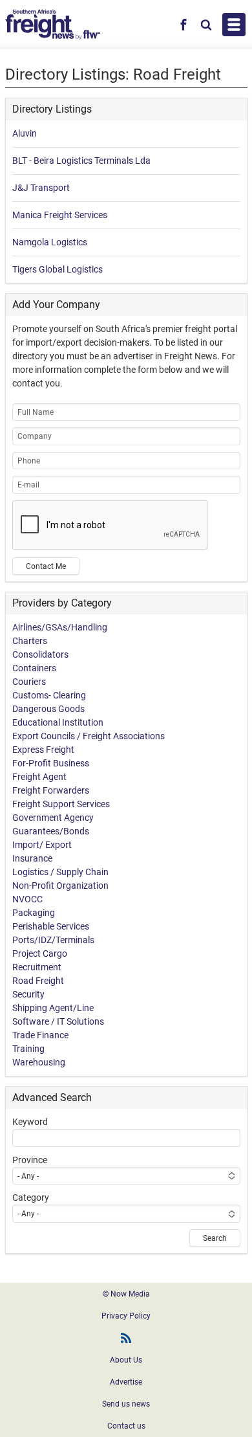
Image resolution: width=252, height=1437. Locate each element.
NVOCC (27, 899)
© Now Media (126, 1293)
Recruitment (36, 967)
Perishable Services (50, 926)
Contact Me (46, 566)
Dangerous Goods (48, 709)
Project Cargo (39, 953)
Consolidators (40, 654)
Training (28, 1048)
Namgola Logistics (49, 242)
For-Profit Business (50, 763)
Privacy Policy (126, 1315)
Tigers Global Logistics (57, 269)
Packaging (33, 913)
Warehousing (38, 1062)
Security (28, 994)
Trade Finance (40, 1035)
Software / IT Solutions (58, 1021)
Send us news (126, 1404)
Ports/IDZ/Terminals (53, 940)
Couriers (29, 681)
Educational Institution (57, 722)
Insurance (32, 858)
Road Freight (38, 980)
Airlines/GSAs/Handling (59, 627)
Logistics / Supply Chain (60, 872)
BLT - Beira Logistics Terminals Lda (81, 160)
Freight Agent (39, 777)
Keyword (30, 1122)
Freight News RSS (126, 1338)
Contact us (126, 1426)
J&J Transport (41, 188)
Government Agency (53, 817)
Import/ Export (42, 845)
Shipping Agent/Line (53, 1008)
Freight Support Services (61, 804)
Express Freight (43, 749)
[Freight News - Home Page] (53, 24)
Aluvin (24, 133)
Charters (29, 641)
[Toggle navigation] (234, 24)
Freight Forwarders (50, 790)
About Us (126, 1360)
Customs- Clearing (49, 695)
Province (29, 1160)
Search (215, 1238)
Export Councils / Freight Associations (88, 736)
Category (30, 1197)
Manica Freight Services (59, 215)
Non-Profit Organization (60, 885)
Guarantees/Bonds (50, 831)
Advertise (126, 1382)
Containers (34, 668)
